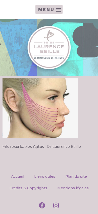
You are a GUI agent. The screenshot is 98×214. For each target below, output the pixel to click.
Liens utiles (44, 176)
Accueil (17, 176)
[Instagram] (56, 205)
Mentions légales (73, 188)
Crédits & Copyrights (28, 188)
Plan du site (76, 176)
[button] (49, 9)
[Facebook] (42, 205)
